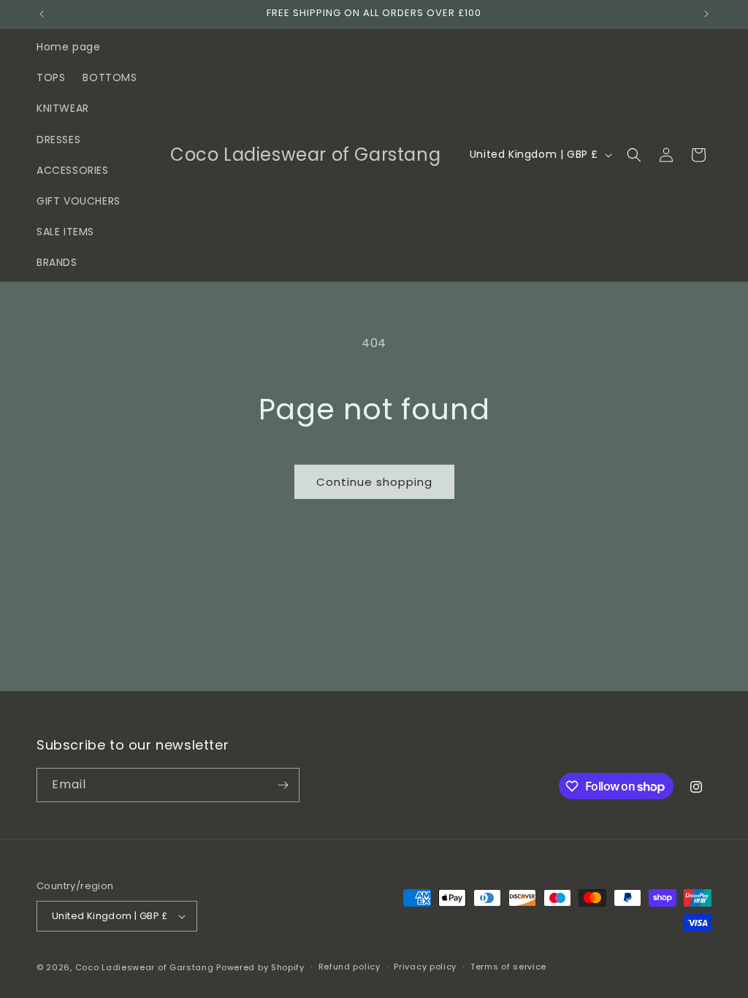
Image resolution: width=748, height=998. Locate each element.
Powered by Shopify (260, 967)
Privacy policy (425, 966)
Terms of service (508, 966)
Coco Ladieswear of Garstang (144, 967)
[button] (634, 155)
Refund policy (349, 966)
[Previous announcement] (42, 14)
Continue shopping (374, 482)
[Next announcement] (706, 14)
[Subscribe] (283, 785)
